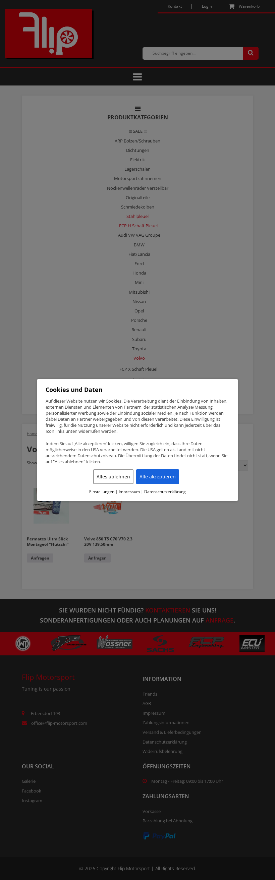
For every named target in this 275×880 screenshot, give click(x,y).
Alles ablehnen (113, 476)
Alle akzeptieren (158, 476)
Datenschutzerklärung (165, 491)
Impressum (129, 491)
